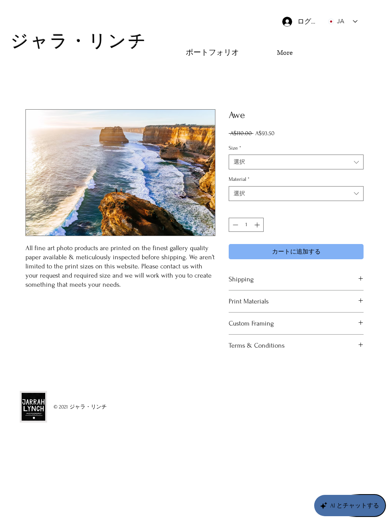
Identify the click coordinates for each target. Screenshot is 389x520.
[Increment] (257, 224)
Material (239, 179)
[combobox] (296, 162)
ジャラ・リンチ (79, 41)
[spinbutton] (246, 224)
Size (235, 148)
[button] (345, 67)
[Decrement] (234, 224)
